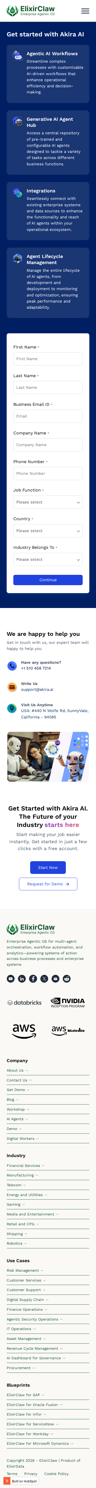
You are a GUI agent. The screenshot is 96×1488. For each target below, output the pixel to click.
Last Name (26, 375)
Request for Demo (45, 884)
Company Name (31, 432)
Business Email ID (33, 404)
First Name (26, 347)
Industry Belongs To (35, 547)
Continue (48, 579)
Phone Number (30, 461)
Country (23, 518)
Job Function (28, 490)
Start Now (48, 867)
